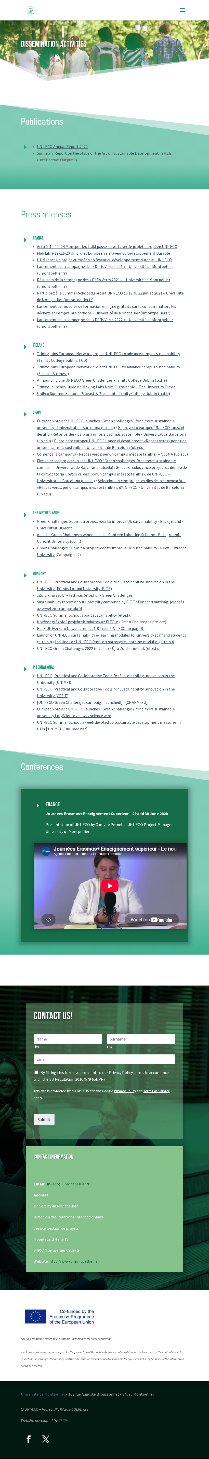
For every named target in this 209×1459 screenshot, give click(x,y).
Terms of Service (156, 1091)
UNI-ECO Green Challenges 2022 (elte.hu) (73, 648)
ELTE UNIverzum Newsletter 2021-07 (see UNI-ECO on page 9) (91, 628)
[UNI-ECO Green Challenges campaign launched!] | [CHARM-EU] (92, 702)
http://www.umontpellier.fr (73, 1261)
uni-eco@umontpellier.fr (67, 1183)
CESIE (63, 1420)
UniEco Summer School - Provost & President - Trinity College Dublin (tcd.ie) (103, 393)
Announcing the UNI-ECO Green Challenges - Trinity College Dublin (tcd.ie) (102, 380)
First (36, 1047)
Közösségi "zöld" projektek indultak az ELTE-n (77, 621)
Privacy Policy (125, 1091)
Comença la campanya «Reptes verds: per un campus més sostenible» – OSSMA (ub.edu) (112, 454)
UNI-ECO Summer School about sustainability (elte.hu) (85, 615)
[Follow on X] (46, 1439)
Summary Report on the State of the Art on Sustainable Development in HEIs (104, 153)
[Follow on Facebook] (28, 1439)
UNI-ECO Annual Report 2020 (62, 146)
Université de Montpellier (43, 1394)
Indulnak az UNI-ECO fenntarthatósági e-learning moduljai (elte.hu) (114, 641)
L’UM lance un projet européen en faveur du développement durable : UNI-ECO (104, 259)
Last (110, 1047)
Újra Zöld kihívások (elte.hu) (136, 648)
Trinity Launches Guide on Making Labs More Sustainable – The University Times (106, 386)
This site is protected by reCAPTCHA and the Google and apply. (102, 1094)
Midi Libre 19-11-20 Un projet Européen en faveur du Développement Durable (103, 253)
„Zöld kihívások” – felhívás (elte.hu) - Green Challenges (85, 595)
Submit (44, 1119)
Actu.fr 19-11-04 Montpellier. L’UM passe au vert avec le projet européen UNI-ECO (107, 246)
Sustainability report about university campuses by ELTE (86, 601)
